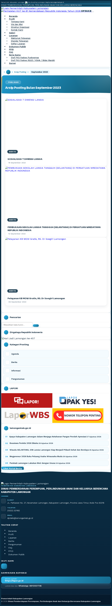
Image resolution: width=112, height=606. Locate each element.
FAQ (11, 52)
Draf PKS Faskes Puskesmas (25, 57)
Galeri (12, 33)
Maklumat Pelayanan (20, 38)
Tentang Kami (17, 22)
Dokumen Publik (17, 46)
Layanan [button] (13, 35)
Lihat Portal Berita (12, 468)
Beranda (13, 16)
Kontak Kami (17, 30)
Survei (12, 63)
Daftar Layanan (18, 44)
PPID (11, 49)
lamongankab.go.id (57, 2)
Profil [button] (12, 19)
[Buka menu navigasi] (93, 11)
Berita (11, 541)
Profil (11, 534)
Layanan (12, 538)
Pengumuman (15, 544)
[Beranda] (8, 72)
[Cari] (36, 325)
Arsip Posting (20, 72)
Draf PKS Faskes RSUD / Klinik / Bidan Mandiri (33, 60)
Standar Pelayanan (19, 41)
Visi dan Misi (17, 24)
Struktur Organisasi (20, 27)
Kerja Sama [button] (15, 55)
